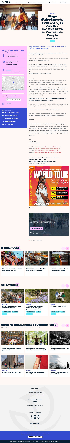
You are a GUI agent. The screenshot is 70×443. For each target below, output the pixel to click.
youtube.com (47, 221)
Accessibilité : (26, 441)
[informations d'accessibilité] (13, 99)
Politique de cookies (49, 441)
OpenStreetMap (19, 89)
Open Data (42, 441)
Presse (37, 441)
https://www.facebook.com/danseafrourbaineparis (47, 148)
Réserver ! (8, 70)
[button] (13, 82)
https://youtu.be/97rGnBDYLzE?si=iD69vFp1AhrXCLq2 (47, 152)
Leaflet (13, 89)
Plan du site (57, 441)
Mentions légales (13, 441)
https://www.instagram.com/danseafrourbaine (46, 150)
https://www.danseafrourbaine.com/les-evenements (48, 146)
